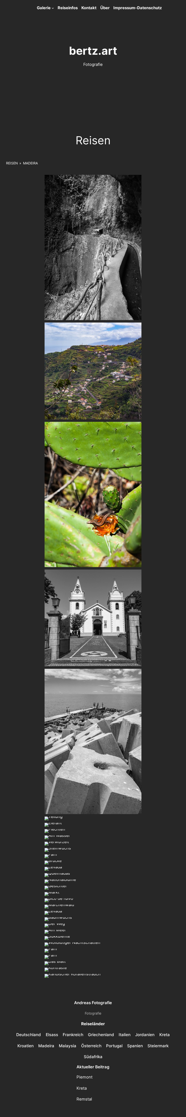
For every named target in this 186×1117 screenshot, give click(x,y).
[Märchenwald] (59, 907)
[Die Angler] (93, 741)
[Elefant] (53, 825)
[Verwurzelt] (57, 844)
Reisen (12, 163)
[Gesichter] (56, 888)
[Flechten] (55, 831)
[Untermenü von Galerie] (53, 8)
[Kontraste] (56, 969)
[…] (57, 837)
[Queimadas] (57, 875)
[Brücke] (53, 862)
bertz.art (93, 50)
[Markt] (52, 894)
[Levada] (93, 247)
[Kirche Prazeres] (93, 618)
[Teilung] (53, 818)
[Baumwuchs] (58, 919)
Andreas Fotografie (93, 1002)
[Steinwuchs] (58, 850)
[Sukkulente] (57, 938)
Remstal (84, 1099)
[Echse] (93, 494)
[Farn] (51, 856)
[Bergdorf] (93, 371)
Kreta (82, 1088)
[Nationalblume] (60, 881)
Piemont (85, 1077)
